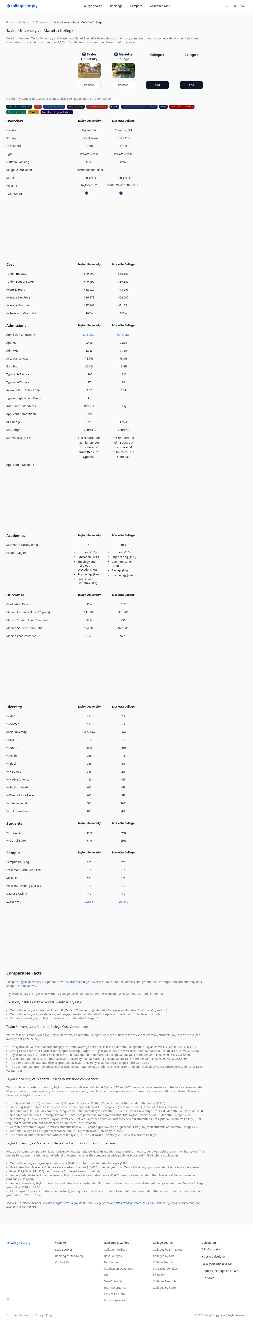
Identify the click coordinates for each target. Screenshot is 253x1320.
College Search (163, 1262)
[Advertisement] (106, 228)
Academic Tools (160, 6)
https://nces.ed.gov (66, 1203)
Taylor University (30, 982)
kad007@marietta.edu (122, 185)
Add (157, 85)
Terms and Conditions (18, 1315)
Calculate (89, 335)
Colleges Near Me (165, 1281)
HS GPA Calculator (213, 1256)
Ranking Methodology (69, 1256)
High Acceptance (115, 1287)
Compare (136, 6)
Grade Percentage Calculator (220, 1271)
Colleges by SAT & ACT (167, 1249)
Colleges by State (164, 1287)
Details (89, 901)
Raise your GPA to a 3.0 (216, 1263)
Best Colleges (113, 1256)
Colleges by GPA (163, 1256)
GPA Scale (207, 1278)
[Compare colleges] (235, 6)
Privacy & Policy (44, 1315)
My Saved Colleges (165, 1268)
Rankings (116, 6)
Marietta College (78, 982)
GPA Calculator (211, 1249)
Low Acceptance (114, 1300)
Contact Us (62, 1262)
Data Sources (64, 1249)
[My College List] (243, 6)
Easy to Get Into (114, 1294)
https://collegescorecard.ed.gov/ (135, 1203)
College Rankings (115, 1249)
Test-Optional (113, 1281)
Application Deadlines (118, 1268)
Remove (89, 85)
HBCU (107, 1275)
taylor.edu (87, 185)
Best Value (111, 1262)
